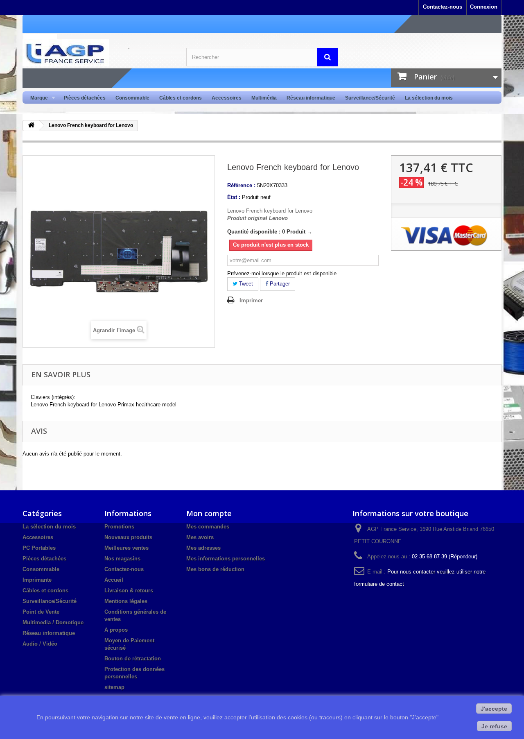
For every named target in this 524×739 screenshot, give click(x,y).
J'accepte (494, 708)
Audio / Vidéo (40, 644)
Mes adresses (203, 548)
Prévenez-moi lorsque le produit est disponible (282, 273)
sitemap (114, 687)
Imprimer (251, 300)
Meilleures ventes (126, 548)
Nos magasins (122, 558)
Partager (279, 284)
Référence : (241, 185)
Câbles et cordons (180, 98)
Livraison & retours (128, 590)
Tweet (245, 284)
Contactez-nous (442, 7)
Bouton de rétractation (132, 658)
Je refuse (494, 726)
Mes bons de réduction (215, 569)
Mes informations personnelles (225, 558)
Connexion (483, 7)
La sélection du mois (429, 98)
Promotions (119, 527)
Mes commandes (207, 527)
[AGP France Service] (98, 52)
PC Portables (39, 548)
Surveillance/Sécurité (370, 98)
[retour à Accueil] (31, 125)
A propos (116, 630)
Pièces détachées (85, 98)
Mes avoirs (200, 537)
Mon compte (209, 513)
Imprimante (37, 580)
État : (233, 197)
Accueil (113, 580)
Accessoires (227, 98)
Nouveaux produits (128, 537)
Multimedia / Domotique (53, 622)
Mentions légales (125, 601)
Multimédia (264, 98)
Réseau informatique (311, 98)
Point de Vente (41, 612)
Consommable (132, 98)
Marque (36, 98)
